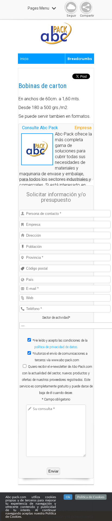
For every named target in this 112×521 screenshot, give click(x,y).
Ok (68, 497)
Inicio (24, 58)
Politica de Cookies (90, 497)
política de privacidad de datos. (56, 347)
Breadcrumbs (79, 58)
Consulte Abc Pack (40, 127)
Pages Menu (38, 8)
